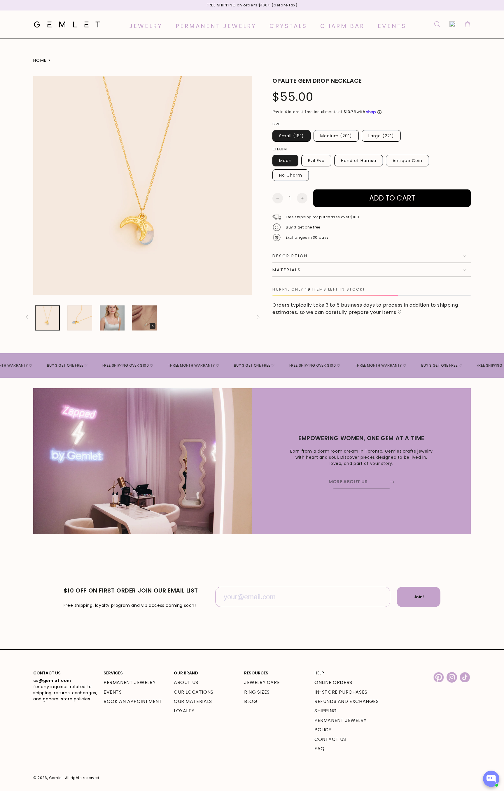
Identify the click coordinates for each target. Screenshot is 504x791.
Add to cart (392, 198)
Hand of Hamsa (358, 161)
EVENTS (113, 692)
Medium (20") (336, 136)
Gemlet (56, 777)
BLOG (250, 701)
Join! (419, 597)
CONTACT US (330, 739)
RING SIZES (257, 692)
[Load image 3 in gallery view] (112, 318)
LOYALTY (184, 710)
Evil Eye (316, 161)
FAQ (319, 748)
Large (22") (381, 136)
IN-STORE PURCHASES (341, 692)
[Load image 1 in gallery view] (47, 318)
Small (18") (291, 136)
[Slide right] (258, 318)
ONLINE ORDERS (333, 682)
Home (39, 60)
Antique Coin (407, 161)
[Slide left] (26, 318)
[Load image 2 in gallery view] (79, 318)
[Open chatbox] (491, 779)
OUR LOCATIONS (194, 692)
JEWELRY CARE (262, 682)
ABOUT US (186, 682)
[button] (437, 24)
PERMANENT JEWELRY (129, 682)
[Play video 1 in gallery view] (144, 318)
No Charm (290, 175)
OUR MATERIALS (193, 701)
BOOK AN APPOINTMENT (133, 701)
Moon (285, 161)
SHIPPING (325, 710)
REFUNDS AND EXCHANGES (346, 701)
